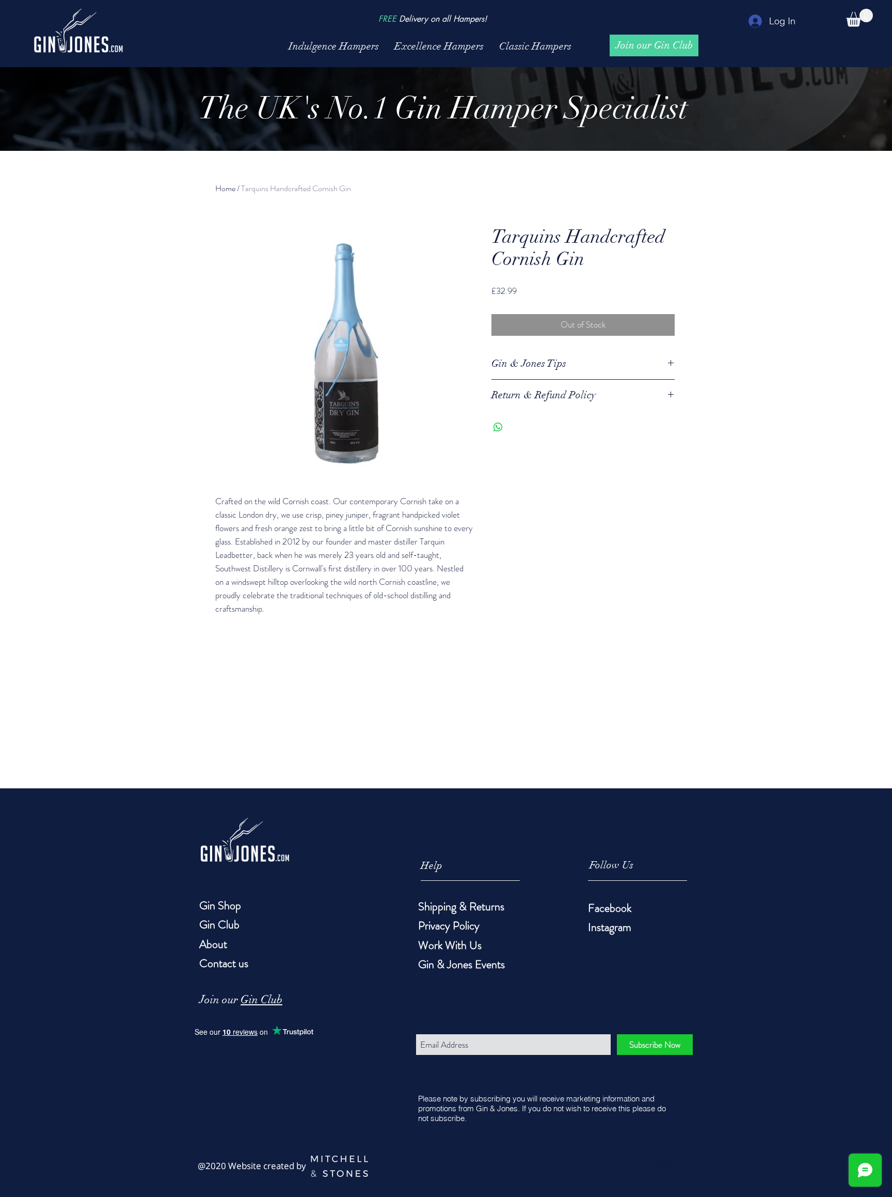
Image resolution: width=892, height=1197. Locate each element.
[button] (859, 18)
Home (225, 188)
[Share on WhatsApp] (498, 427)
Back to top (675, 1166)
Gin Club (261, 999)
